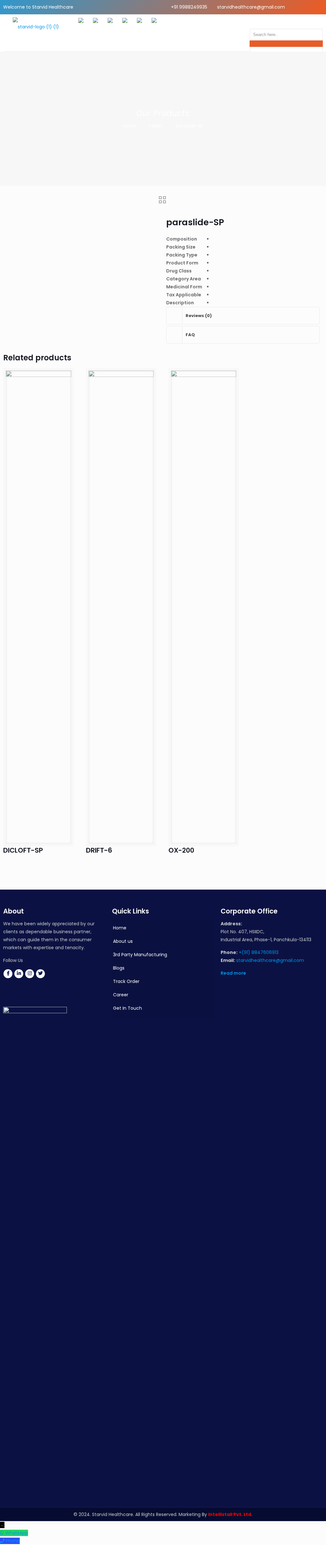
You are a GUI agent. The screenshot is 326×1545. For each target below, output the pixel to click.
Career (120, 995)
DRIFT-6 (99, 850)
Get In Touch (127, 1008)
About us (123, 941)
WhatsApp (16, 1533)
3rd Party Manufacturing (140, 954)
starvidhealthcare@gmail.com (251, 7)
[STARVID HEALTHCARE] (36, 32)
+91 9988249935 (189, 7)
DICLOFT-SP (23, 850)
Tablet (156, 126)
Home (129, 126)
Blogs (118, 968)
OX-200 (181, 850)
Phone (13, 1541)
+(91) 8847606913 (259, 952)
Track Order (126, 981)
